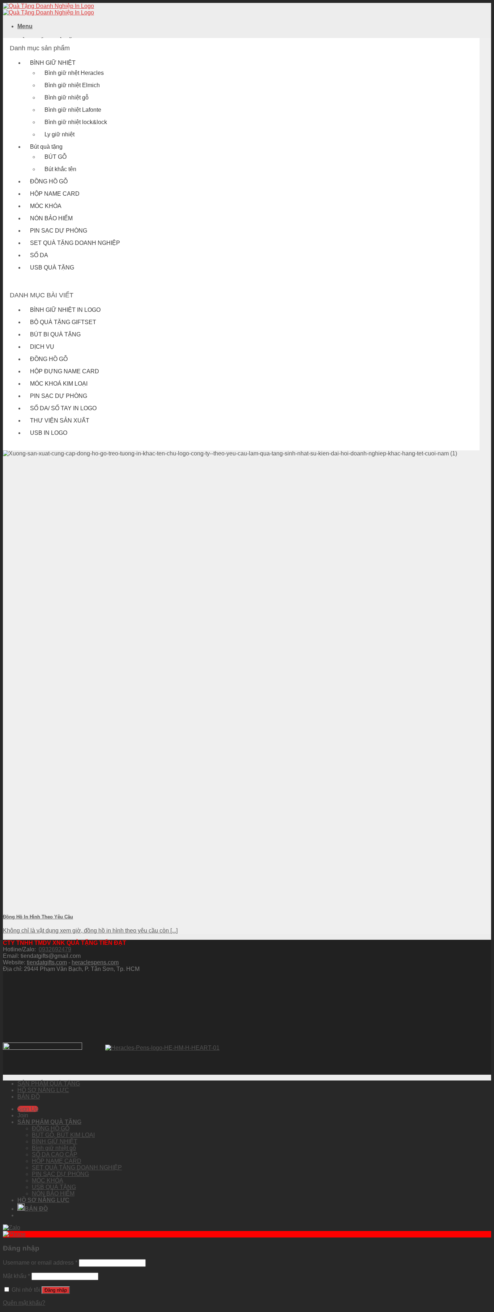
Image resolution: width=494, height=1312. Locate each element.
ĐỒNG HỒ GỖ (49, 181)
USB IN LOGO (48, 433)
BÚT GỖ (55, 157)
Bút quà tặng (46, 147)
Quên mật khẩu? (24, 1303)
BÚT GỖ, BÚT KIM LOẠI (63, 1135)
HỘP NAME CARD (55, 194)
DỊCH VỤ (42, 347)
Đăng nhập (55, 1290)
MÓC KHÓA (45, 206)
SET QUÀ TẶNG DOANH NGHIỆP (75, 243)
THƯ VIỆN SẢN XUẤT (59, 420)
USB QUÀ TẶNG (52, 267)
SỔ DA (39, 255)
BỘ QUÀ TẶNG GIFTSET (63, 322)
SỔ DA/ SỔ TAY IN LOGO (63, 408)
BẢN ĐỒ (28, 1097)
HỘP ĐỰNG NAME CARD (64, 371)
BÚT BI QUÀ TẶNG (55, 334)
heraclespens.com (95, 962)
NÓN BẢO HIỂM (51, 218)
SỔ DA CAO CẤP (54, 1154)
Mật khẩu (16, 1276)
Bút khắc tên (60, 169)
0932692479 (55, 949)
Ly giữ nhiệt (59, 134)
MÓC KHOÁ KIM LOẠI (59, 384)
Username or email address (40, 1263)
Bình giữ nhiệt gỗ (66, 97)
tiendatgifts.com (47, 962)
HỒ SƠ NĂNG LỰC (43, 1090)
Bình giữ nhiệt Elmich (72, 85)
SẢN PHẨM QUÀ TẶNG (48, 1083)
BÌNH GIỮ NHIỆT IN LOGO (65, 310)
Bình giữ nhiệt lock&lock (75, 122)
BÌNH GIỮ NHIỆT (53, 63)
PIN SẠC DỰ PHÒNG (58, 231)
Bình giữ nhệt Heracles (74, 73)
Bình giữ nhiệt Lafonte (72, 110)
